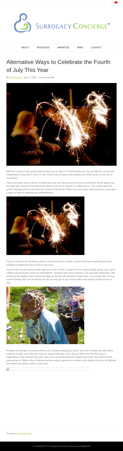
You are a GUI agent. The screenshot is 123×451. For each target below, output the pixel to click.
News (80, 47)
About (25, 47)
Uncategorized (23, 433)
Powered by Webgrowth (80, 446)
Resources (43, 47)
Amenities (63, 47)
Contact (96, 47)
